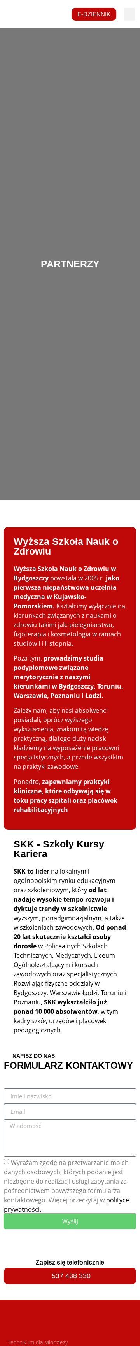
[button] (129, 14)
